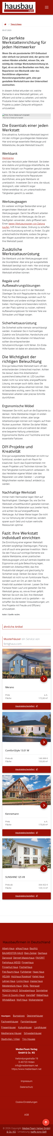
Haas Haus (38, 971)
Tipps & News (16, 24)
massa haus (36, 981)
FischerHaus (25, 967)
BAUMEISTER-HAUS (12, 953)
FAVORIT (40, 957)
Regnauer (35, 985)
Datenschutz (26, 1087)
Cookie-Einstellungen (26, 1102)
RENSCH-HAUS (10, 990)
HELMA (6, 976)
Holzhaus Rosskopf (21, 976)
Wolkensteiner (36, 999)
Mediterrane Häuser (11, 1033)
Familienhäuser (29, 1021)
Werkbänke (8, 158)
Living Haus (22, 981)
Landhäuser (40, 1027)
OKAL (26, 985)
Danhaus (42, 953)
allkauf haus (22, 948)
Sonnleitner (42, 990)
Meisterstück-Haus (12, 985)
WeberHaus (42, 995)
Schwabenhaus (27, 990)
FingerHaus (28, 962)
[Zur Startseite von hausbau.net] (5, 24)
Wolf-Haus (21, 999)
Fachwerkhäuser (9, 1021)
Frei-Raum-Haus (10, 971)
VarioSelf (30, 995)
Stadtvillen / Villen (10, 1039)
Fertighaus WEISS (11, 962)
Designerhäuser (35, 1015)
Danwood (7, 957)
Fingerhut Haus (10, 967)
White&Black (8, 999)
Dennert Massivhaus (23, 957)
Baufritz (34, 948)
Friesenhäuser (8, 1027)
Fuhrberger (26, 971)
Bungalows (19, 1015)
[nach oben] (45, 1122)
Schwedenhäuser (33, 1033)
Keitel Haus (38, 976)
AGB (26, 1114)
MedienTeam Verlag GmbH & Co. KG (28, 1130)
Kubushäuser (25, 1027)
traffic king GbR (39, 1131)
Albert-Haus (8, 948)
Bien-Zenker (30, 953)
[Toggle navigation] (47, 7)
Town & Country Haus (13, 995)
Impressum (26, 1081)
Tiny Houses (28, 1039)
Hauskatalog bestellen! (25, 706)
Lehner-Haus (8, 981)
